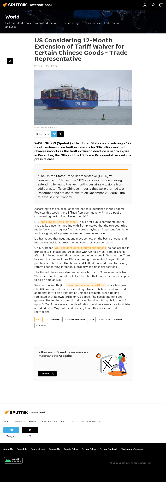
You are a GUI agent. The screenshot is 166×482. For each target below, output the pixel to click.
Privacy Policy (89, 449)
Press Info (22, 449)
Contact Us (54, 449)
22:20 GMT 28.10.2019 (45, 65)
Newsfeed (55, 319)
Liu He (91, 319)
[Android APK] (13, 460)
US (46, 319)
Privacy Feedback (109, 449)
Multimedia (94, 421)
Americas (20, 421)
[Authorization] (145, 5)
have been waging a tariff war (86, 285)
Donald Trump (104, 319)
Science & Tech (75, 421)
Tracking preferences (132, 449)
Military (59, 421)
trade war (118, 319)
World (38, 319)
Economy (45, 421)
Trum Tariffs (41, 325)
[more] (10, 61)
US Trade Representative (74, 319)
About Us (8, 449)
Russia (32, 421)
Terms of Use (38, 449)
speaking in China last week (59, 222)
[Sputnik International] (16, 7)
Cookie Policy (71, 449)
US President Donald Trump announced (80, 248)
